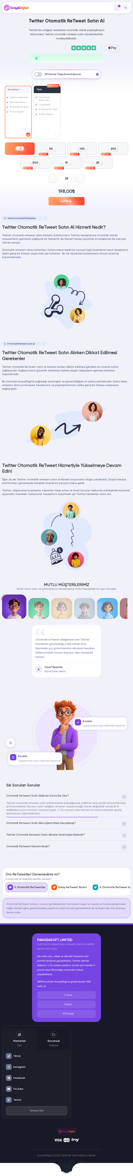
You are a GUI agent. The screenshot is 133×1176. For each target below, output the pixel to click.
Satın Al (66, 201)
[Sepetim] (66, 1169)
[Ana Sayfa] (15, 1169)
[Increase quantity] (80, 178)
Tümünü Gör (36, 1110)
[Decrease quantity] (52, 178)
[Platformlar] (89, 1169)
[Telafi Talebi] (44, 1169)
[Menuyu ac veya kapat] (125, 7)
